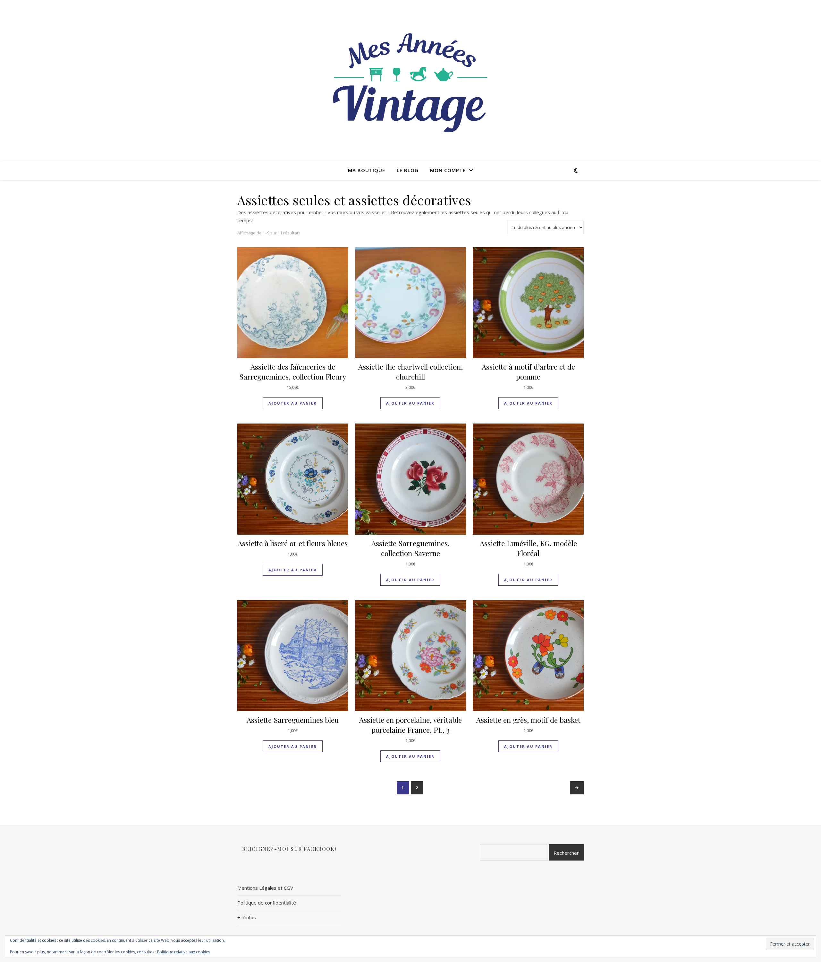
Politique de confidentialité (266, 902)
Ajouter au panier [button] (292, 403)
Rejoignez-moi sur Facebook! (289, 848)
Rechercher (566, 853)
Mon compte (448, 170)
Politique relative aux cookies (183, 952)
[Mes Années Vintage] (410, 80)
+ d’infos (246, 917)
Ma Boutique (366, 170)
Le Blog (408, 170)
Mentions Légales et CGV (265, 888)
